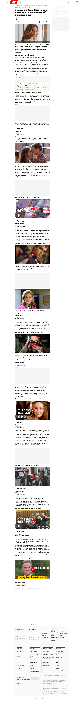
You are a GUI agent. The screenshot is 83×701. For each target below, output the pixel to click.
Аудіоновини (19, 654)
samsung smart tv (65, 693)
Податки (57, 655)
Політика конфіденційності (54, 628)
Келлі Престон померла (27, 62)
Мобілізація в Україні (48, 647)
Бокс (57, 664)
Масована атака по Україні (35, 654)
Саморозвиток (33, 669)
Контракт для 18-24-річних (48, 654)
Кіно (21, 5)
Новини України (20, 650)
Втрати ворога (33, 657)
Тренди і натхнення (46, 667)
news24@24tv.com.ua (19, 629)
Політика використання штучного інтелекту (54, 631)
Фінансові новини (59, 651)
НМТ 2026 (32, 668)
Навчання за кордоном (34, 671)
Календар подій (41, 2)
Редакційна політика (45, 631)
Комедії (18, 668)
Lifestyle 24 (17, 5)
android (46, 693)
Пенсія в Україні (59, 657)
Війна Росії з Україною (35, 647)
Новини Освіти (33, 662)
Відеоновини (19, 653)
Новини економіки (60, 647)
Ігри (60, 639)
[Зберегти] (47, 22)
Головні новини (20, 648)
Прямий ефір (19, 651)
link (29, 637)
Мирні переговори (33, 651)
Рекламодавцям (45, 637)
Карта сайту (62, 637)
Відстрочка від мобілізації (48, 655)
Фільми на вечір (20, 667)
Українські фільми (20, 665)
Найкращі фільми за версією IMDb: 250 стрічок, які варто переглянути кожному (31, 356)
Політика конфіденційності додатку (54, 635)
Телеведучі (44, 635)
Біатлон (57, 668)
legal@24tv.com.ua (56, 687)
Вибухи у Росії (32, 656)
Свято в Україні (26, 2)
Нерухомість (46, 662)
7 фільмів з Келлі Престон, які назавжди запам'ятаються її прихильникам (36, 5)
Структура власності (63, 633)
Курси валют (58, 650)
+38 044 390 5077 (32, 629)
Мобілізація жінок (46, 652)
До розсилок (35, 678)
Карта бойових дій (33, 650)
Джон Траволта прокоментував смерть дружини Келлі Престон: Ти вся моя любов (32, 65)
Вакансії (61, 631)
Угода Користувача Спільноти (54, 637)
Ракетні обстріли (33, 648)
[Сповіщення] (68, 2)
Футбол (57, 665)
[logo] (14, 2)
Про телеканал (44, 633)
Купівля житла (46, 665)
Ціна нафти (58, 648)
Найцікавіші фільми (21, 664)
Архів (61, 635)
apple (52, 693)
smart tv (59, 693)
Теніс (57, 667)
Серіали (18, 670)
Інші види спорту (59, 670)
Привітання (34, 2)
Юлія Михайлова (22, 18)
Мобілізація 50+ (46, 651)
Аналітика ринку (46, 664)
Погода (18, 656)
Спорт (57, 662)
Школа (31, 666)
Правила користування (44, 639)
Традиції (20, 2)
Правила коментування (53, 640)
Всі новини (19, 647)
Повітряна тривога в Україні (35, 653)
